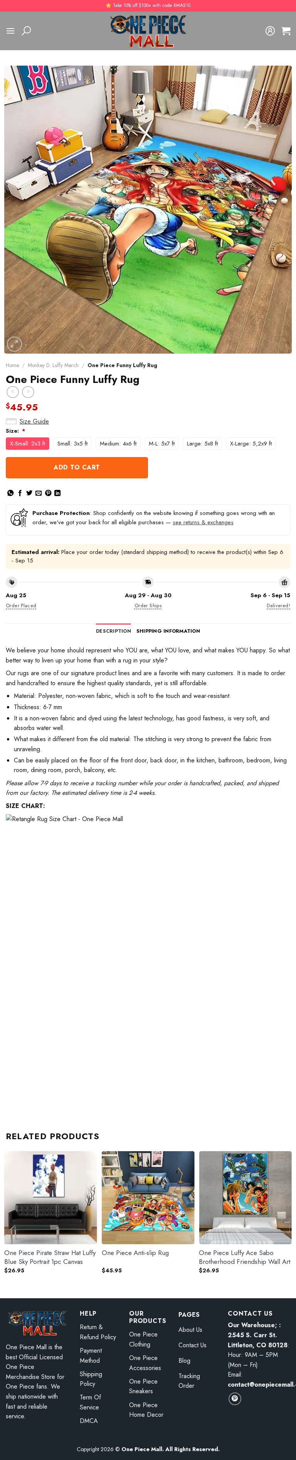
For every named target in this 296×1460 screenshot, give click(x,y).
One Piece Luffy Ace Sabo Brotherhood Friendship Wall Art (244, 1256)
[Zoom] (14, 344)
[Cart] (285, 31)
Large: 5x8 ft (202, 443)
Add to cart (77, 467)
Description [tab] (113, 631)
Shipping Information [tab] (168, 631)
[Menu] (10, 30)
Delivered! (278, 605)
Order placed (21, 605)
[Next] (290, 1218)
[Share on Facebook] (20, 493)
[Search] (26, 31)
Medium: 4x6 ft (118, 443)
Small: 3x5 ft (72, 443)
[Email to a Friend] (38, 493)
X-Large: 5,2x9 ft (251, 443)
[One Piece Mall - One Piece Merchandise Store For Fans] (148, 31)
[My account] (270, 31)
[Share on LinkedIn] (57, 493)
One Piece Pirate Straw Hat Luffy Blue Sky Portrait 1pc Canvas (50, 1256)
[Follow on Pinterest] (235, 1398)
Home (12, 365)
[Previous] (6, 1218)
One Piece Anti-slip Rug (135, 1252)
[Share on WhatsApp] (10, 493)
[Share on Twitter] (29, 493)
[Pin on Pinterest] (48, 493)
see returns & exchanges (203, 522)
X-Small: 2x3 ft (27, 443)
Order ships (148, 605)
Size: (15, 431)
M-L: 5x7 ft (162, 443)
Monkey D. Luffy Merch (53, 365)
